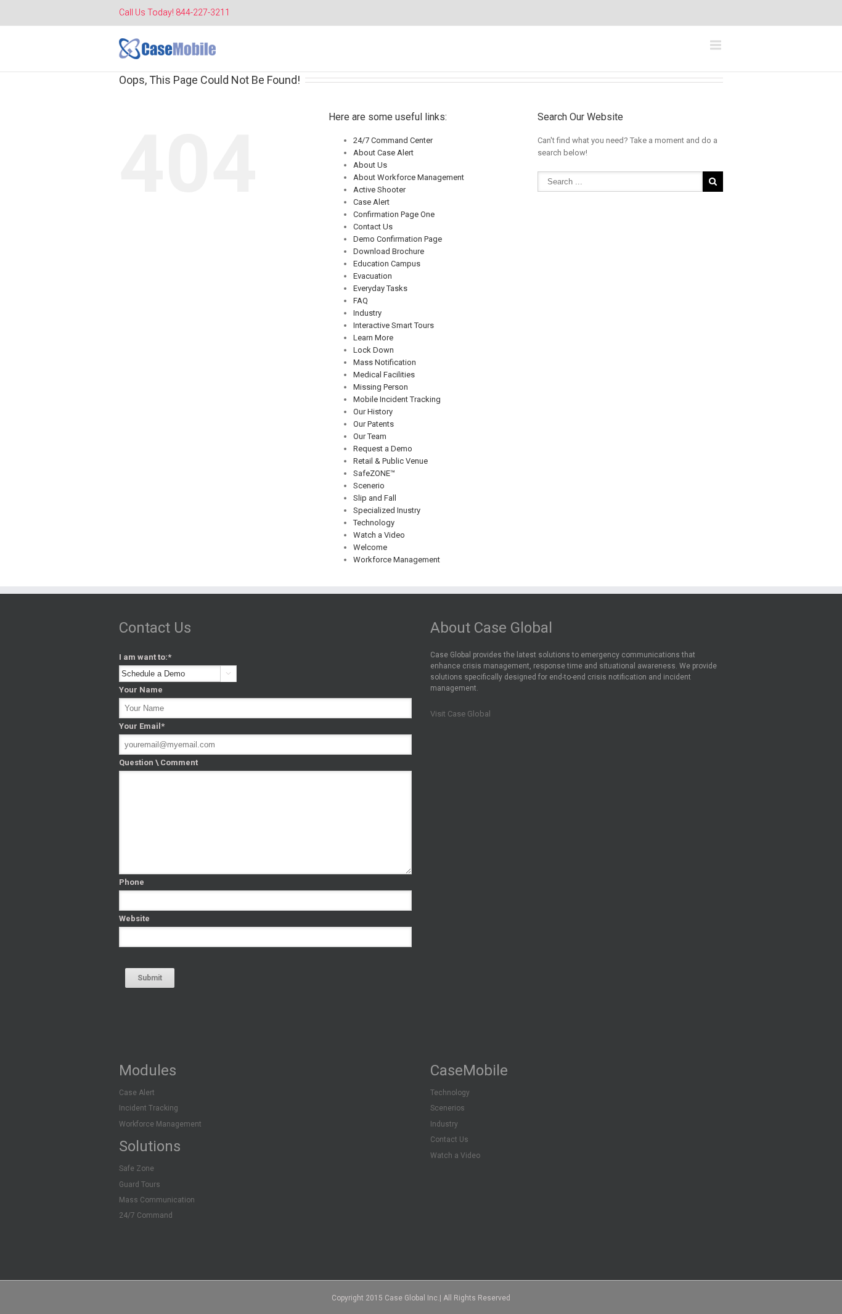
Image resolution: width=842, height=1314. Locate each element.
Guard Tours (139, 1184)
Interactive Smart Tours (393, 325)
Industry (367, 313)
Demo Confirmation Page (397, 239)
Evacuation (372, 276)
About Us (370, 165)
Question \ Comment (158, 762)
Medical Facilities (384, 374)
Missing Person (380, 387)
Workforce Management (396, 559)
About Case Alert (383, 152)
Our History (373, 411)
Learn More (373, 337)
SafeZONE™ (374, 473)
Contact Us (373, 226)
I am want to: (145, 657)
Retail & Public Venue (390, 461)
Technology (373, 522)
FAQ (360, 300)
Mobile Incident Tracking (397, 399)
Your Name (141, 689)
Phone (131, 882)
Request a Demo (382, 448)
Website (134, 918)
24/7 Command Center (393, 140)
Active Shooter (379, 189)
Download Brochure (388, 251)
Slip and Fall (374, 498)
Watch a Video (379, 535)
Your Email (142, 726)
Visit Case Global (460, 713)
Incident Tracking (148, 1108)
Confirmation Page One (394, 214)
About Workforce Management (408, 177)
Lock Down (373, 350)
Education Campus (386, 263)
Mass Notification (384, 362)
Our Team (369, 436)
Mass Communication (157, 1200)
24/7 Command (146, 1215)
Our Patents (373, 424)
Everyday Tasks (380, 288)
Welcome (370, 547)
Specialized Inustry (386, 510)
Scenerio (369, 485)
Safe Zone (136, 1168)
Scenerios (447, 1108)
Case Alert (371, 202)
